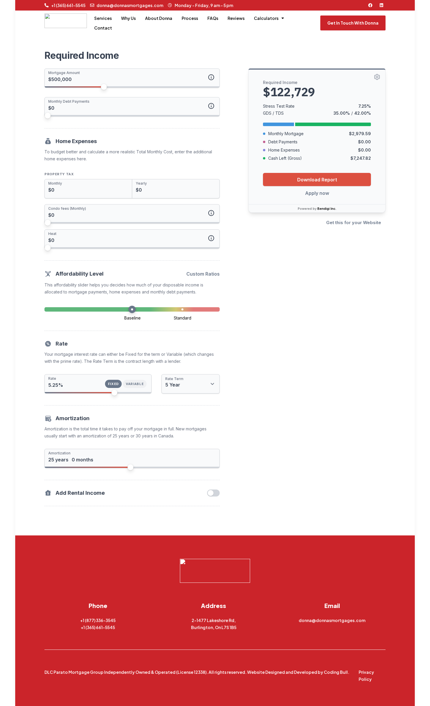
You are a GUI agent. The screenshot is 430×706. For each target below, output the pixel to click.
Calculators (266, 18)
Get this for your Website (353, 222)
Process (190, 18)
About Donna (158, 18)
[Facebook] (370, 5)
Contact (103, 27)
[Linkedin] (381, 5)
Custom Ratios (203, 274)
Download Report (317, 179)
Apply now (317, 193)
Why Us (128, 18)
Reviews (236, 18)
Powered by (317, 208)
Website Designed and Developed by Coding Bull (297, 672)
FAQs (212, 18)
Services (103, 18)
